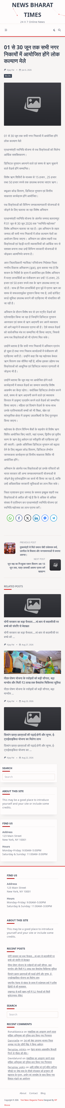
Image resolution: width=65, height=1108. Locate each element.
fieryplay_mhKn (17, 1049)
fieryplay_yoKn (16, 1067)
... (14, 637)
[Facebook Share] (19, 518)
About (23, 1093)
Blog (8, 75)
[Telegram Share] (53, 518)
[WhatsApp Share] (10, 518)
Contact (33, 1093)
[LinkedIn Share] (36, 518)
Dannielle (13, 1040)
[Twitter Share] (27, 518)
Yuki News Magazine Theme (32, 1100)
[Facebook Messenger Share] (45, 518)
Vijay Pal (10, 70)
